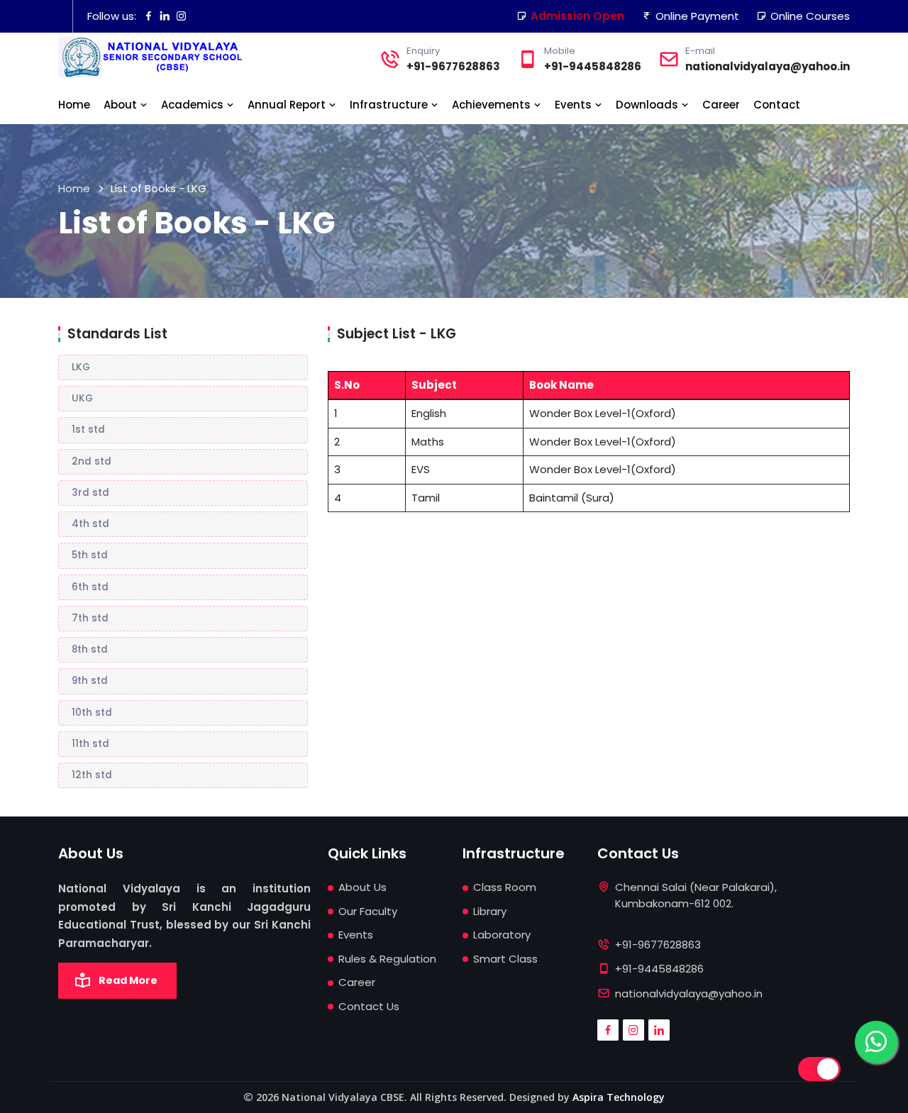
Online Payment (697, 16)
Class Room (504, 887)
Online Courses (810, 16)
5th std (90, 555)
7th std (90, 618)
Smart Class (505, 958)
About (122, 104)
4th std (90, 524)
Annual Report (288, 104)
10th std (92, 712)
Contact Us (368, 1006)
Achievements (492, 104)
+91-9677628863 (453, 66)
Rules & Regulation (387, 958)
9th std (90, 680)
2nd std (91, 461)
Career (721, 104)
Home (74, 104)
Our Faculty (367, 911)
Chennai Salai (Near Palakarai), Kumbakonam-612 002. (696, 895)
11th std (90, 744)
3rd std (90, 492)
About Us (362, 887)
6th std (90, 587)
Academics (193, 104)
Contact (776, 104)
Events (574, 104)
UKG (82, 398)
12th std (92, 775)
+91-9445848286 (592, 66)
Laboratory (502, 934)
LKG (81, 367)
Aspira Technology (618, 1097)
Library (489, 911)
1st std (88, 429)
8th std (90, 649)
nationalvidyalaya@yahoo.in (767, 66)
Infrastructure (390, 104)
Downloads (648, 104)
